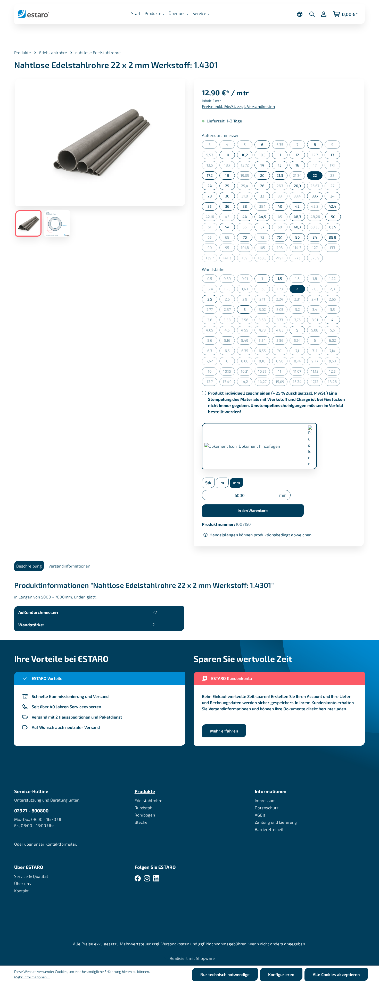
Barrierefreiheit (269, 829)
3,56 (246, 321)
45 (282, 217)
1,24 (211, 290)
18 (227, 175)
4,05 (211, 331)
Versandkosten (175, 943)
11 (279, 155)
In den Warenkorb (253, 510)
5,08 (317, 331)
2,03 (317, 290)
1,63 (247, 290)
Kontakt (21, 890)
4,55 (246, 331)
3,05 (281, 310)
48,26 (316, 217)
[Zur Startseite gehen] (33, 14)
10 (227, 155)
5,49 (246, 341)
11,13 (317, 372)
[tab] (29, 566)
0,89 (229, 279)
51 (212, 228)
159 (247, 259)
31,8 (246, 197)
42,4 (332, 206)
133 (334, 248)
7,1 (300, 351)
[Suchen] (312, 14)
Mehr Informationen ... (32, 977)
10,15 (229, 372)
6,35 (281, 145)
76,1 (280, 237)
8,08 (246, 362)
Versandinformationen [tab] (69, 565)
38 (245, 206)
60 (282, 228)
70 (245, 237)
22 (315, 175)
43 (230, 217)
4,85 (281, 331)
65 (212, 238)
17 (318, 166)
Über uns (22, 883)
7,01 (282, 351)
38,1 (264, 207)
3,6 (212, 321)
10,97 (264, 372)
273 (299, 259)
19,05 (246, 176)
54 (227, 227)
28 (210, 196)
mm (236, 482)
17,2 (210, 175)
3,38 (229, 321)
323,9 (316, 259)
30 (227, 196)
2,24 (281, 300)
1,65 (264, 290)
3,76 (299, 321)
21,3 (280, 175)
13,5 (212, 166)
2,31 (299, 300)
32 (262, 196)
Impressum (265, 800)
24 (210, 186)
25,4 (246, 187)
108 (282, 248)
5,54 (264, 341)
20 (262, 175)
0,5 (212, 279)
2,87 (229, 310)
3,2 (300, 310)
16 (297, 165)
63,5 (332, 227)
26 (262, 186)
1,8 (317, 279)
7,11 (317, 351)
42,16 (211, 217)
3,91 (317, 321)
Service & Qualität (31, 876)
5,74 (299, 341)
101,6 (246, 248)
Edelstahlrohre (148, 800)
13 (332, 155)
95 (230, 248)
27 (335, 187)
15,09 (281, 382)
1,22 (334, 279)
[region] (100, 158)
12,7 (317, 156)
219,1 (281, 259)
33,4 (299, 197)
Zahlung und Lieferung (276, 822)
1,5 (280, 278)
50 (333, 216)
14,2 (246, 382)
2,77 (212, 310)
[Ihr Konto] (324, 14)
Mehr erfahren (224, 730)
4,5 (230, 331)
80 (297, 237)
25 (227, 186)
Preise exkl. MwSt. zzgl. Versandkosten (238, 106)
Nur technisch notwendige (225, 974)
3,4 (317, 310)
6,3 (212, 351)
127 (317, 248)
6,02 (334, 341)
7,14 (334, 351)
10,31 (246, 372)
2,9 (247, 300)
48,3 (297, 216)
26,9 (297, 186)
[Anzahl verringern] (208, 495)
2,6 (230, 300)
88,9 (332, 237)
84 (314, 237)
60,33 (316, 228)
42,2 (317, 207)
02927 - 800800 (31, 810)
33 (282, 197)
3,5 (335, 310)
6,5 (230, 351)
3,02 (264, 310)
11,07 (299, 372)
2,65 (334, 300)
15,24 (299, 382)
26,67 (316, 187)
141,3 (229, 259)
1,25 (229, 290)
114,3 (299, 248)
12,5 (334, 372)
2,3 (335, 290)
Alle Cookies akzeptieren (336, 974)
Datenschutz (266, 807)
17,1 (335, 166)
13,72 (246, 166)
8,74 (299, 362)
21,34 (299, 176)
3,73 (282, 321)
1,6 (300, 279)
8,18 (264, 362)
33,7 (315, 196)
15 (280, 165)
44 (244, 216)
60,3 (297, 227)
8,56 (281, 362)
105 (264, 248)
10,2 (245, 155)
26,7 (282, 187)
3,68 (264, 321)
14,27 (264, 382)
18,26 (334, 382)
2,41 (317, 300)
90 (212, 248)
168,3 (264, 259)
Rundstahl (144, 807)
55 (247, 228)
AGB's (260, 814)
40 (280, 206)
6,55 (264, 351)
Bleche (141, 822)
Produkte (145, 791)
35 (210, 206)
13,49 (229, 382)
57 (262, 227)
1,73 (282, 290)
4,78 (264, 331)
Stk (208, 482)
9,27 (317, 362)
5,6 (212, 341)
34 (332, 196)
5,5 (335, 331)
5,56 (281, 341)
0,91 (247, 279)
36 (227, 206)
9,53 (211, 156)
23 (335, 176)
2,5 (209, 299)
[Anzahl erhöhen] (271, 495)
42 (297, 206)
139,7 (211, 259)
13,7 (229, 166)
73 (265, 238)
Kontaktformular (60, 844)
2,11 (264, 300)
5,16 (229, 341)
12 (297, 155)
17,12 (317, 382)
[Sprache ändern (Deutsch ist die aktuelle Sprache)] (299, 14)
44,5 (262, 216)
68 (230, 238)
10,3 (264, 156)
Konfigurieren (281, 974)
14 (262, 165)
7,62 (212, 362)
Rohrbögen (145, 814)
